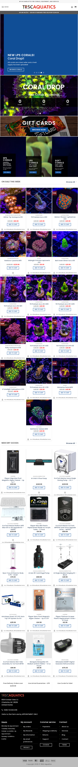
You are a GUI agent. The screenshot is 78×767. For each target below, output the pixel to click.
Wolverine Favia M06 (65, 387)
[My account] (72, 7)
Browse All (70, 182)
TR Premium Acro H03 (39, 217)
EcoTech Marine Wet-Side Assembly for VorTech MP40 (13, 663)
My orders (27, 727)
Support (46, 739)
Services (65, 731)
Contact (65, 739)
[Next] (74, 45)
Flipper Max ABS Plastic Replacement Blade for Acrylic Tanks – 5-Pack (39, 527)
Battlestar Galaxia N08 (39, 429)
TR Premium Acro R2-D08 (39, 304)
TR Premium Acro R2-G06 (65, 304)
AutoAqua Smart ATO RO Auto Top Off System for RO (13, 617)
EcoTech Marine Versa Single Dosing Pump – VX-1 (65, 479)
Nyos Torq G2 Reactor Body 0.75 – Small (13, 574)
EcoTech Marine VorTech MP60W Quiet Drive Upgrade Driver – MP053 (65, 527)
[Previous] (4, 45)
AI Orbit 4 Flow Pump (39, 478)
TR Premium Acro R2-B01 (13, 306)
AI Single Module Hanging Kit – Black (65, 574)
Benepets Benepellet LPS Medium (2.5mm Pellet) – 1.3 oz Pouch (39, 664)
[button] (5, 6)
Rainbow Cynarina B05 (13, 261)
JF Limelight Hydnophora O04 (13, 389)
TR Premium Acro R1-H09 (39, 346)
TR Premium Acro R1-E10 (65, 346)
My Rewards (27, 731)
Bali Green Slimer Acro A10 (65, 261)
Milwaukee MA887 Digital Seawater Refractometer (65, 663)
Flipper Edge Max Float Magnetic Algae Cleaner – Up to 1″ (13, 480)
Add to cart (13, 224)
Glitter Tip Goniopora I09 (13, 217)
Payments (46, 727)
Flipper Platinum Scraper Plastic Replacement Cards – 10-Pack (65, 618)
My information (29, 735)
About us (65, 727)
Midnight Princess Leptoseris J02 (39, 261)
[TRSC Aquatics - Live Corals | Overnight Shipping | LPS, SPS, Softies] (39, 7)
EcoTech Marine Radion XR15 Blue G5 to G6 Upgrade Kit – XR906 (13, 527)
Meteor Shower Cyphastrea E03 (65, 218)
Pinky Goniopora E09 (13, 348)
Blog (63, 735)
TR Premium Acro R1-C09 (39, 387)
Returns (45, 735)
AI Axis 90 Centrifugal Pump (39, 573)
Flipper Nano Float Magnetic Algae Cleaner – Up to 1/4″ (39, 617)
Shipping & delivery (50, 731)
